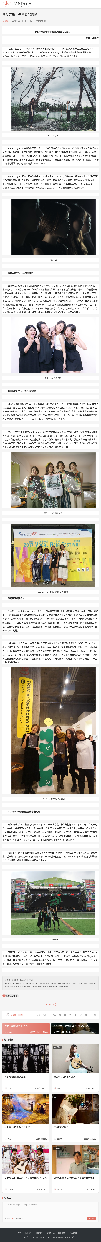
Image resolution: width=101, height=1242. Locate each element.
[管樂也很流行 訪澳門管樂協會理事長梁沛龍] (75, 1159)
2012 (44, 1237)
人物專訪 (39, 21)
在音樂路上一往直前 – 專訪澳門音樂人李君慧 (25, 1177)
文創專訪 (57, 1148)
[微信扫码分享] (54, 1015)
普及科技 (70, 1237)
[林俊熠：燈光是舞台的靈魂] (25, 1109)
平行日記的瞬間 (61, 1127)
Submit (91, 1218)
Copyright (35, 1237)
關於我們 (28, 1233)
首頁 (19, 1233)
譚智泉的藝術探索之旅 (15, 1076)
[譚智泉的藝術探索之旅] (25, 1058)
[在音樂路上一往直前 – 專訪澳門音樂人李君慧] (25, 1159)
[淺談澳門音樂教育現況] (75, 1058)
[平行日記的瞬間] (75, 1109)
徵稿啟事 (51, 1233)
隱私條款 (62, 1233)
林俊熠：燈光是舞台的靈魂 (17, 1127)
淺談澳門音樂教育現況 (64, 1076)
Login (12, 1218)
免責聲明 (73, 1233)
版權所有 (26, 1237)
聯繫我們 (40, 1233)
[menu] (96, 4)
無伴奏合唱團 (11, 996)
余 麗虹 (5, 21)
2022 (49, 1237)
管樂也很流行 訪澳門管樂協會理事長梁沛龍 (74, 1177)
